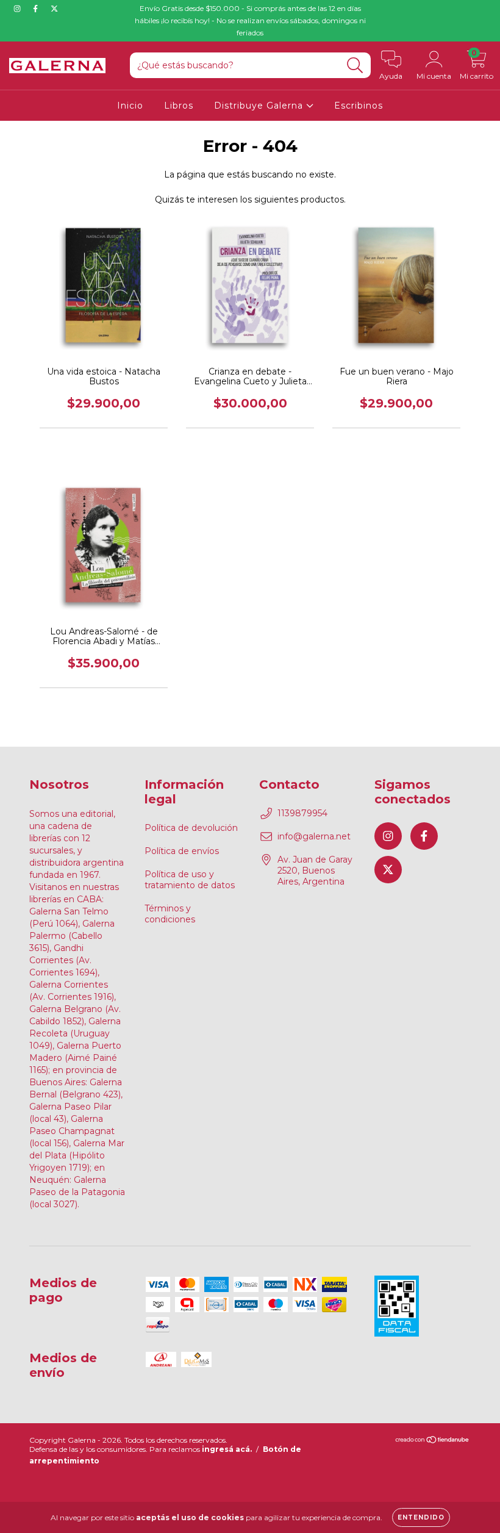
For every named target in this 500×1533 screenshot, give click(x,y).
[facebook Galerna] (36, 8)
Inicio (130, 105)
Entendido (421, 1517)
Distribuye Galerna (260, 105)
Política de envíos (182, 850)
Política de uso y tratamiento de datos (190, 880)
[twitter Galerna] (54, 8)
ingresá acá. (227, 1449)
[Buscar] (355, 65)
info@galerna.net (314, 836)
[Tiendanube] (433, 1441)
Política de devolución (191, 827)
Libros (178, 105)
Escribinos (358, 105)
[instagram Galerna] (18, 8)
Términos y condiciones (170, 914)
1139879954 (302, 813)
